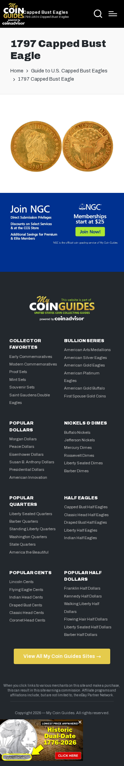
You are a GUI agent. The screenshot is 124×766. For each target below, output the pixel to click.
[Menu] (112, 13)
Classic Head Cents (26, 613)
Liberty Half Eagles (80, 530)
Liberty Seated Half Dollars (87, 627)
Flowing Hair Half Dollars (85, 619)
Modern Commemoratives (33, 364)
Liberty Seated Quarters (30, 514)
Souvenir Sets (21, 387)
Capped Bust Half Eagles (85, 507)
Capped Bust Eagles (45, 12)
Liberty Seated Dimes (83, 463)
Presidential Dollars (26, 469)
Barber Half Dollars (80, 634)
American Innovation (28, 477)
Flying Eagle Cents (26, 590)
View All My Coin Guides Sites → (62, 656)
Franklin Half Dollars (82, 588)
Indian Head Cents (26, 597)
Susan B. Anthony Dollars (31, 462)
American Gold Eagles (84, 365)
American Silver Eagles (85, 358)
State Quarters (22, 544)
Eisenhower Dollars (26, 454)
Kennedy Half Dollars (83, 596)
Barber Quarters (23, 521)
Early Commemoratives (30, 357)
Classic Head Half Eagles (86, 515)
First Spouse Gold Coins (85, 396)
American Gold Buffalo (84, 388)
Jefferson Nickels (79, 440)
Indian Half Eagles (80, 538)
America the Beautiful (29, 552)
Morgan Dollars (23, 439)
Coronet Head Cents (27, 620)
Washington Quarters (28, 537)
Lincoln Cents (21, 582)
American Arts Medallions (87, 350)
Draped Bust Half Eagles (85, 522)
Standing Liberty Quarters (32, 529)
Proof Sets (18, 372)
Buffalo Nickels (77, 432)
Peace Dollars (21, 446)
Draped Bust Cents (25, 605)
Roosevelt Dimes (79, 455)
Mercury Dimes (78, 447)
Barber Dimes (76, 471)
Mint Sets (17, 380)
